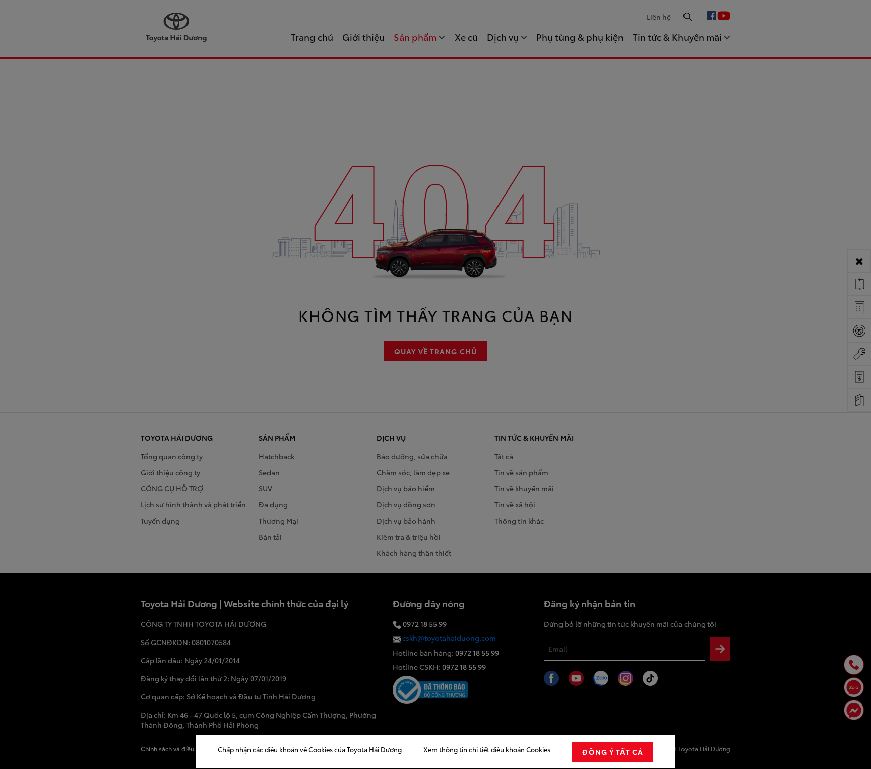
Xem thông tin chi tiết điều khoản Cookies (486, 749)
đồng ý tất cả (612, 752)
